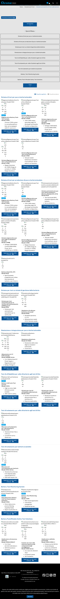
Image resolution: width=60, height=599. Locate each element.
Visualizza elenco (54, 94)
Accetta (30, 596)
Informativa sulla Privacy (30, 574)
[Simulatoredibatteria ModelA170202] (30, 334)
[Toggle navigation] (57, 3)
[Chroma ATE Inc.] (8, 2)
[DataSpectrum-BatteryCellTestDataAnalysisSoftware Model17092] (10, 491)
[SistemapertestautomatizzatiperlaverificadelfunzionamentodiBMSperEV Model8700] (10, 295)
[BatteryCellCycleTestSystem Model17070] (10, 377)
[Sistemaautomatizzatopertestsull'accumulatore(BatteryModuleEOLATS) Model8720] (50, 184)
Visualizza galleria (41, 94)
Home (21, 7)
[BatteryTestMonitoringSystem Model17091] (30, 490)
